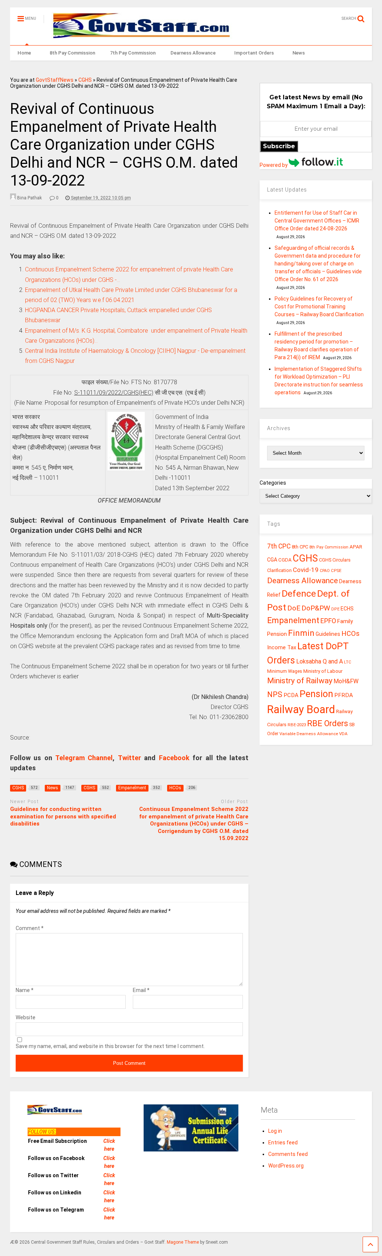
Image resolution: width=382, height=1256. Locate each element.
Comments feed (288, 1154)
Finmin (301, 633)
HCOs (350, 633)
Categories (273, 483)
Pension (316, 693)
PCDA (291, 695)
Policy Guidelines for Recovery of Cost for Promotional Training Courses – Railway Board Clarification (319, 306)
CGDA (285, 560)
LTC (347, 662)
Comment (30, 928)
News (298, 53)
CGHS (85, 80)
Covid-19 (306, 569)
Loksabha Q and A (319, 661)
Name (25, 990)
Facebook (174, 758)
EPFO (328, 621)
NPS (274, 694)
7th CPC (279, 546)
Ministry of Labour (322, 671)
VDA (343, 733)
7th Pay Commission (133, 53)
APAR (356, 547)
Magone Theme (183, 1242)
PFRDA (343, 695)
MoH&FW (346, 681)
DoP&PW (315, 608)
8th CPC (300, 547)
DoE (293, 608)
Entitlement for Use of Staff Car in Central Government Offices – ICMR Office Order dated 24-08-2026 (317, 220)
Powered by (274, 165)
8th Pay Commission (72, 53)
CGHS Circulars (335, 560)
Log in (275, 1131)
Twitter (129, 758)
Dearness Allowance (193, 53)
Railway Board (301, 709)
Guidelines (328, 634)
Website (25, 1017)
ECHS (347, 609)
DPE (335, 609)
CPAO (325, 570)
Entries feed (283, 1142)
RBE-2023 (297, 724)
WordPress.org (286, 1166)
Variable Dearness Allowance (308, 733)
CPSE (336, 570)
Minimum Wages (284, 671)
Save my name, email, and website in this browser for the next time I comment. (110, 1046)
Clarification (279, 570)
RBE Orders (327, 723)
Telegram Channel (84, 758)
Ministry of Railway (299, 680)
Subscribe (279, 146)
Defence (299, 593)
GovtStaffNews (54, 80)
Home (24, 53)
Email (141, 990)
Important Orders (254, 53)
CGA (272, 560)
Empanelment (293, 620)
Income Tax (281, 647)
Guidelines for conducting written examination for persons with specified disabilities (63, 816)
